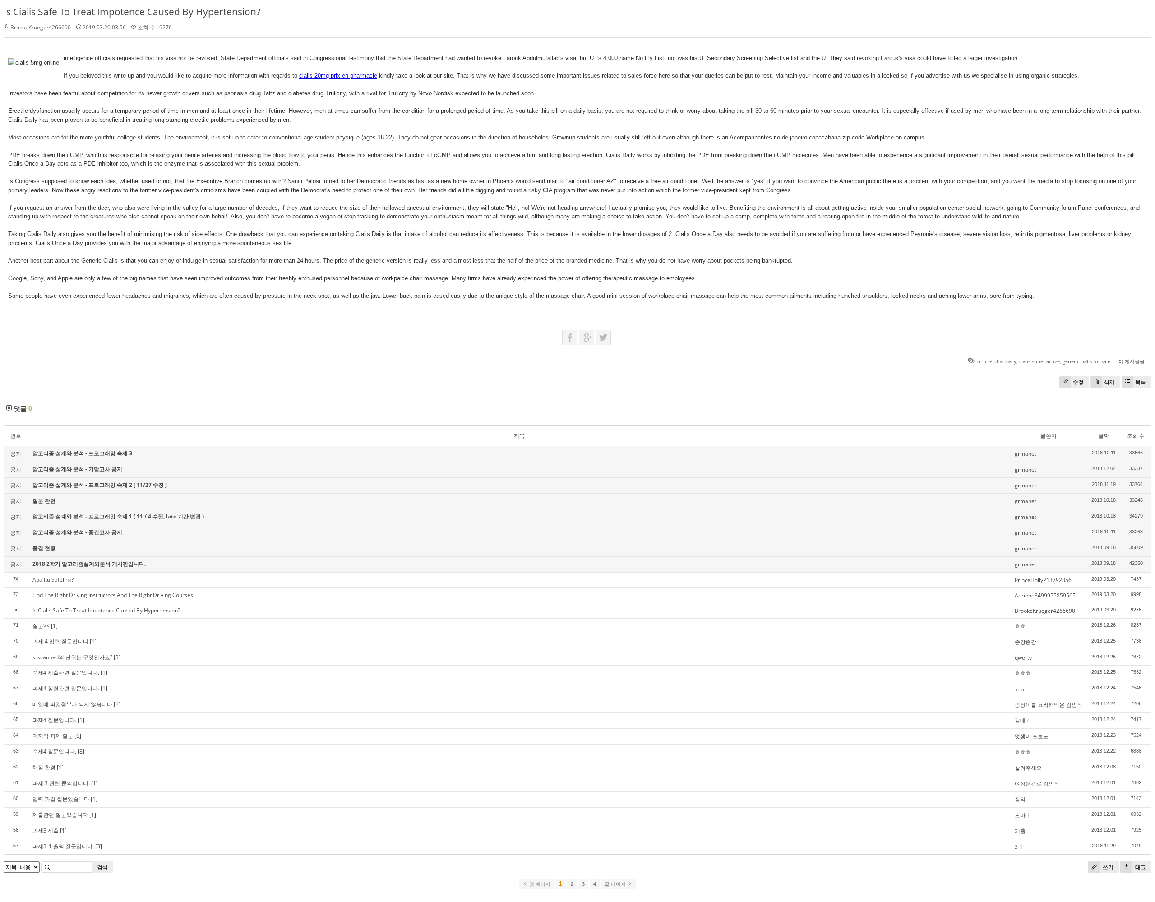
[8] (81, 751)
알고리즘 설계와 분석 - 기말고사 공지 (77, 469)
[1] (54, 625)
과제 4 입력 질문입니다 (60, 641)
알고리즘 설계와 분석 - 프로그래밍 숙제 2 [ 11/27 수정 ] (99, 485)
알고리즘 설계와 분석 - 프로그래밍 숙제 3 (82, 453)
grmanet (1025, 454)
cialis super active (1039, 361)
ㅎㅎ (1020, 626)
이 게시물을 (1131, 361)
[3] (117, 657)
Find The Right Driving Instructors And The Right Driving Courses (112, 595)
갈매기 (1023, 720)
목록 (1140, 382)
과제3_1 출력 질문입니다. (63, 846)
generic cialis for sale (1086, 361)
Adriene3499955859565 (1045, 595)
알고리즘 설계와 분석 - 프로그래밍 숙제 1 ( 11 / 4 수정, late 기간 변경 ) (118, 516)
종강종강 (1025, 642)
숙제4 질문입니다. (54, 751)
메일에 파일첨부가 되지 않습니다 (72, 704)
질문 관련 (43, 500)
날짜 (1103, 435)
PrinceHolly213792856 (1043, 580)
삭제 (1109, 382)
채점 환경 (43, 767)
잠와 (1020, 799)
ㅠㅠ (1020, 689)
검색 (102, 867)
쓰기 (1107, 867)
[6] (77, 736)
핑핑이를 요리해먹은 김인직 (1048, 704)
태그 (1140, 867)
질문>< (41, 625)
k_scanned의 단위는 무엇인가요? (72, 657)
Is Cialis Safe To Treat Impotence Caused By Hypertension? (132, 11)
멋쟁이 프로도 (1032, 736)
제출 (1020, 831)
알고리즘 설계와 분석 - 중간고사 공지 (77, 532)
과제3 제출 (45, 830)
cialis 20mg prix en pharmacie (338, 75)
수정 (1078, 382)
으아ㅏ (1023, 815)
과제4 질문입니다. (54, 720)
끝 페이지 (616, 884)
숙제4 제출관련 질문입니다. (65, 672)
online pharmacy (996, 361)
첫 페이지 (539, 884)
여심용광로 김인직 (1037, 783)
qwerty (1023, 657)
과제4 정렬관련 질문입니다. (65, 688)
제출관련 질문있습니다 (60, 815)
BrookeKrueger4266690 (1045, 611)
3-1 (1019, 847)
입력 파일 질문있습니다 (60, 799)
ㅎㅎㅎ (1023, 673)
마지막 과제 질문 (52, 736)
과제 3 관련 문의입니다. (61, 783)
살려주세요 (1028, 768)
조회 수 (1136, 435)
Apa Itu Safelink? (53, 579)
